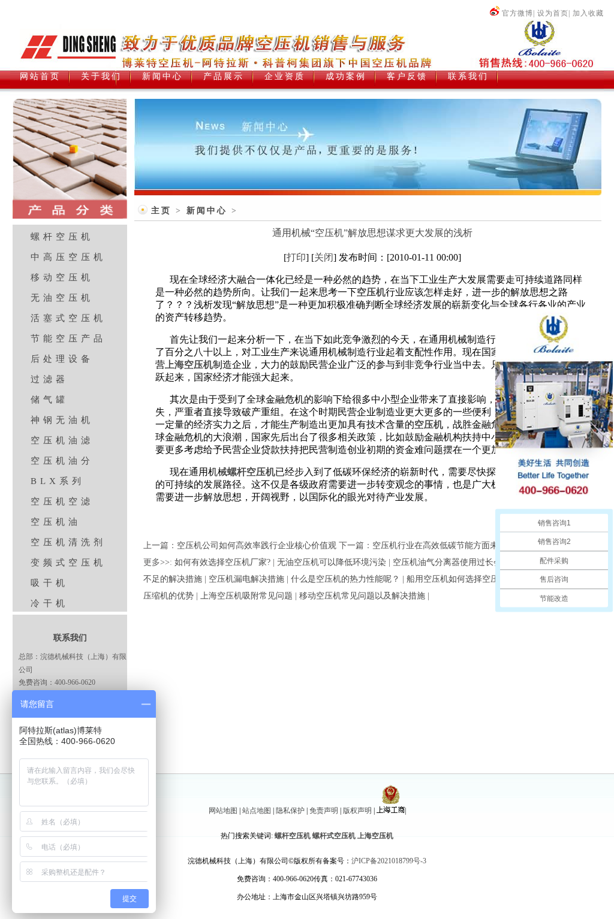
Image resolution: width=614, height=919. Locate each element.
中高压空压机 (68, 257)
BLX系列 (58, 481)
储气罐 (49, 399)
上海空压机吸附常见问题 (246, 595)
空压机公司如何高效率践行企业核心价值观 (256, 545)
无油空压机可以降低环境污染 (331, 562)
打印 (296, 257)
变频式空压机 (68, 562)
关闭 (323, 257)
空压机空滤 (62, 501)
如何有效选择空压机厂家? (222, 562)
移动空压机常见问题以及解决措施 (362, 595)
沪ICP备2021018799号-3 (388, 861)
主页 (161, 210)
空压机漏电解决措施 (246, 579)
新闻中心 (206, 210)
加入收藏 (588, 13)
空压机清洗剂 (68, 542)
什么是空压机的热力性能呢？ (345, 579)
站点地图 (256, 810)
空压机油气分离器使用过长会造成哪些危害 (472, 562)
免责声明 (323, 810)
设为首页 (552, 13)
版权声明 (357, 810)
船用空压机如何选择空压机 (457, 579)
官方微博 (517, 13)
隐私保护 (290, 810)
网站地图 (223, 810)
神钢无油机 (62, 420)
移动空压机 (62, 277)
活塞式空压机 (68, 318)
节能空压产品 (68, 338)
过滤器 (49, 379)
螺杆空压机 (62, 236)
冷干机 (49, 603)
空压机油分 (62, 460)
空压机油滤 (62, 440)
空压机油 (56, 522)
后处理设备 (62, 359)
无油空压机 (62, 298)
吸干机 (49, 583)
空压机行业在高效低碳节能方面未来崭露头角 (456, 545)
